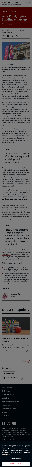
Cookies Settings (16, 458)
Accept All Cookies (16, 464)
